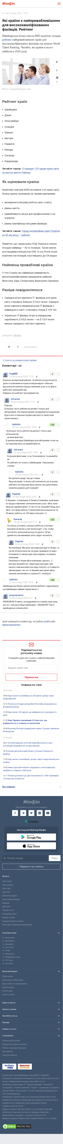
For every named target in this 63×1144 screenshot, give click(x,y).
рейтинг (7, 39)
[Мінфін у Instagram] (40, 813)
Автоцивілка (7, 1051)
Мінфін (17, 335)
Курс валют (7, 881)
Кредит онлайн (8, 918)
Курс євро (6, 888)
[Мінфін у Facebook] (15, 813)
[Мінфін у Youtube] (48, 813)
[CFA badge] (39, 1067)
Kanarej (18, 519)
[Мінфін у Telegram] (23, 813)
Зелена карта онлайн (11, 1041)
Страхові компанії (9, 1055)
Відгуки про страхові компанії (14, 1044)
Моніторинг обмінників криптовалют (17, 925)
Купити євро (7, 991)
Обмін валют (7, 976)
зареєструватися (11, 624)
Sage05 (16, 494)
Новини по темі (31, 684)
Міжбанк (6, 903)
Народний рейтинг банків (12, 921)
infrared (15, 399)
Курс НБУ (6, 892)
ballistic (16, 424)
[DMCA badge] (31, 1127)
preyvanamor (16, 595)
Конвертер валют (9, 914)
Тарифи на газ (8, 910)
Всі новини (8, 786)
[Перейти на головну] (8, 4)
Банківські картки (9, 896)
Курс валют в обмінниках (12, 980)
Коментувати (30, 347)
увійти (47, 621)
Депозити (6, 907)
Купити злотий (8, 995)
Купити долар (8, 987)
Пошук (54, 858)
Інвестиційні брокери (11, 899)
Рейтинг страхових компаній (14, 1048)
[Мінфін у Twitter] (31, 813)
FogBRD (13, 374)
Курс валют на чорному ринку (14, 984)
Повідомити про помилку (31, 866)
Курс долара (7, 885)
